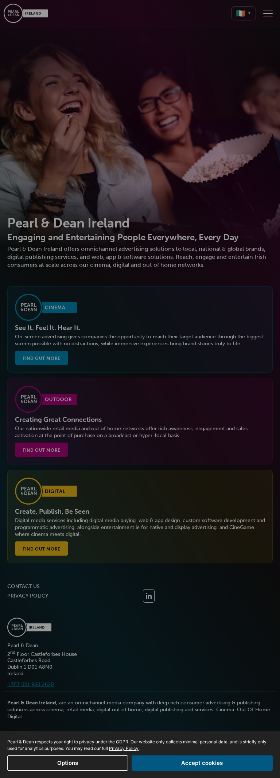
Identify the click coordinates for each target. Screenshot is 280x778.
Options (67, 762)
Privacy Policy (124, 748)
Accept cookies (202, 762)
